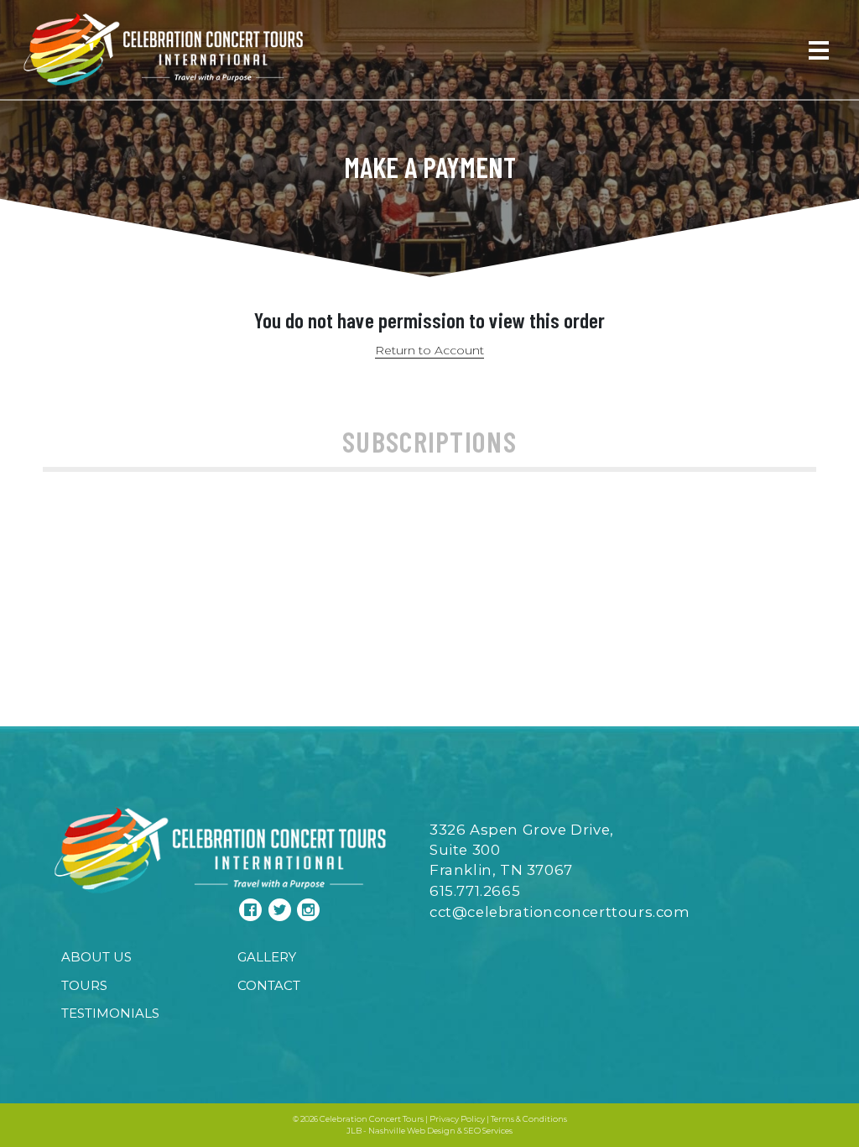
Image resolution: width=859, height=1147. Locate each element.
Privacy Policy (457, 1118)
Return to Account (429, 350)
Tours (84, 985)
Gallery (266, 957)
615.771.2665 (475, 891)
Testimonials (110, 1013)
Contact (268, 985)
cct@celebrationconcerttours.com (560, 911)
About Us (96, 957)
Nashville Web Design (412, 1130)
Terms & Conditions (529, 1118)
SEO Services (488, 1130)
